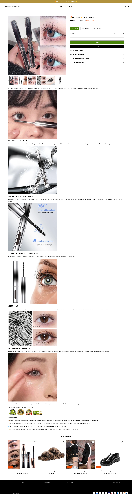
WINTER (51, 11)
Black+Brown (85, 28)
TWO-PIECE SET (89, 11)
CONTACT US (70, 482)
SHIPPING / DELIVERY (47, 486)
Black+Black (75, 28)
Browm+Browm (97, 28)
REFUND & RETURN (24, 486)
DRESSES (76, 11)
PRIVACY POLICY (116, 482)
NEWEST (46, 11)
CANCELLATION (47, 482)
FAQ (93, 482)
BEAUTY (82, 11)
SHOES (63, 11)
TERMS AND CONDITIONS (70, 486)
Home (40, 11)
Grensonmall (17, 493)
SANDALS (57, 11)
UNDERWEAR (69, 11)
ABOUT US (24, 482)
